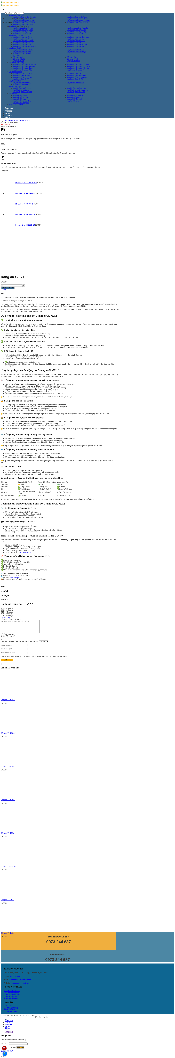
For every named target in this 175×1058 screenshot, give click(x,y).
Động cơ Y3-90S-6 (7, 766)
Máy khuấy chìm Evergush (22, 92)
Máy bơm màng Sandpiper (76, 75)
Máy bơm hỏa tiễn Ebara (22, 52)
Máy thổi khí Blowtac (20, 95)
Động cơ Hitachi (19, 59)
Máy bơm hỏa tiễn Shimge (76, 52)
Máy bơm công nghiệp (17, 15)
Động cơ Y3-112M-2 (8, 800)
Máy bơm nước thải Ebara (22, 37)
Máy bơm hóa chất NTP (21, 75)
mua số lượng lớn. (24, 552)
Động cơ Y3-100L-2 (8, 700)
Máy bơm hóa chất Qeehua (23, 77)
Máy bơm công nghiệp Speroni (24, 22)
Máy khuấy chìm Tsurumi (76, 92)
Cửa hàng (9, 110)
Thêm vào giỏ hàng (8, 287)
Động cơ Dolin (18, 57)
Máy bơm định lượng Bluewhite (24, 64)
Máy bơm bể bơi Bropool (22, 83)
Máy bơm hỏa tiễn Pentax (22, 53)
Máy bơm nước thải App (75, 42)
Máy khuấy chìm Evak (21, 90)
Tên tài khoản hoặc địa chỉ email (13, 1040)
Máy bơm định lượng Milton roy (78, 68)
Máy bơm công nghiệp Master (77, 19)
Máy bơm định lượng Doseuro (24, 66)
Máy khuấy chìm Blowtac (22, 88)
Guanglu (4, 289)
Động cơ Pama (18, 61)
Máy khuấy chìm (15, 86)
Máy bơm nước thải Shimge (77, 44)
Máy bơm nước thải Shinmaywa (24, 46)
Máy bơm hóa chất (15, 72)
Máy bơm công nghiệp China (77, 22)
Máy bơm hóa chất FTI (21, 79)
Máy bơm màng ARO (74, 73)
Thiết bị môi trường (16, 104)
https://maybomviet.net (19, 983)
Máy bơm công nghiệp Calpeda (78, 21)
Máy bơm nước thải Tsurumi (77, 39)
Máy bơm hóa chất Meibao (22, 73)
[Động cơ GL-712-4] (16, 896)
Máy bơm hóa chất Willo (75, 79)
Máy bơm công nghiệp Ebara (23, 19)
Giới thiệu (8, 112)
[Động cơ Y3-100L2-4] (16, 730)
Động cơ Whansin (73, 61)
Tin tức (7, 113)
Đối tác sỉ (8, 115)
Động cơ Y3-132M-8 (8, 833)
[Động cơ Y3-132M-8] (16, 830)
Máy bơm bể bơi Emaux (21, 84)
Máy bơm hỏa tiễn (15, 48)
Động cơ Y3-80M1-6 (8, 866)
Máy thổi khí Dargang (20, 97)
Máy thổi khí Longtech (21, 103)
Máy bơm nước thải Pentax (23, 39)
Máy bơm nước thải (16, 35)
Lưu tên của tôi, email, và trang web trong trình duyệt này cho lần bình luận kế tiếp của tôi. (35, 656)
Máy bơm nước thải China (76, 46)
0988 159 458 (15, 976)
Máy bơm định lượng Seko (76, 70)
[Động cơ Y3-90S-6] (16, 763)
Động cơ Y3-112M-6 (8, 933)
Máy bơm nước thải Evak (22, 44)
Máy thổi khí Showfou (74, 101)
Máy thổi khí (13, 93)
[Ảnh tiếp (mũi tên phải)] (3, 1056)
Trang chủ (9, 108)
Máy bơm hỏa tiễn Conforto (23, 50)
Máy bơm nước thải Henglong (78, 37)
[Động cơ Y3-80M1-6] (16, 863)
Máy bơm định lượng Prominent (78, 64)
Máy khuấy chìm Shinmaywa (77, 90)
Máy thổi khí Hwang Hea (22, 101)
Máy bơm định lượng (16, 63)
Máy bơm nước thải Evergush (23, 41)
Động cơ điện (14, 55)
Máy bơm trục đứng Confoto (23, 28)
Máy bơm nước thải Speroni (23, 42)
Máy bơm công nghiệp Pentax (24, 21)
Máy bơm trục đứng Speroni (23, 30)
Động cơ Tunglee (73, 59)
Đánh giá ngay (6, 617)
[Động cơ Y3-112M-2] (16, 796)
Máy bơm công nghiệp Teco (77, 17)
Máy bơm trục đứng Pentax (23, 32)
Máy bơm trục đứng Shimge (77, 32)
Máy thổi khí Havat (19, 99)
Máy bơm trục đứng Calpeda (77, 28)
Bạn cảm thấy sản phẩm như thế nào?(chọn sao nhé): (20, 641)
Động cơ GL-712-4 (7, 900)
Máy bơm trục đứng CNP (22, 33)
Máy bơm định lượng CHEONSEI (79, 66)
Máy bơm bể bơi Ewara (75, 83)
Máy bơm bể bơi (15, 81)
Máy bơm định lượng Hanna (23, 68)
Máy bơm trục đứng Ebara (76, 30)
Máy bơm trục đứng (16, 26)
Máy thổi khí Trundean (75, 97)
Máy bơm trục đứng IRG (75, 33)
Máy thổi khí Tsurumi (74, 99)
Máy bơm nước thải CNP (76, 41)
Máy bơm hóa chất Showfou (77, 77)
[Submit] (5, 15)
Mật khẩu (4, 1043)
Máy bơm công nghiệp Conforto (24, 17)
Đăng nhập (20, 1047)
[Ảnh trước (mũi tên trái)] (1, 1056)
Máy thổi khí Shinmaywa (75, 95)
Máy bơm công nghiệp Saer (23, 24)
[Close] (1, 664)
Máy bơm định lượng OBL (22, 70)
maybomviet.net (15, 577)
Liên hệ (8, 117)
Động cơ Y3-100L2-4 (8, 733)
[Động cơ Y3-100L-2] (16, 696)
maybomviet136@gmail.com (20, 979)
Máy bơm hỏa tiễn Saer (75, 50)
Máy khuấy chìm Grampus (76, 88)
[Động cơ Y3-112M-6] (16, 929)
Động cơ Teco (72, 57)
